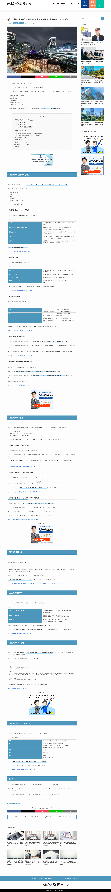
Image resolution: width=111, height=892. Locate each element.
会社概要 (34, 878)
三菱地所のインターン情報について (24, 144)
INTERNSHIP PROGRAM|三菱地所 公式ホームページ (24, 769)
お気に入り (71, 3)
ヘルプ (77, 3)
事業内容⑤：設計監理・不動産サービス (27, 127)
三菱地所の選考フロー (21, 139)
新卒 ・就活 (21, 23)
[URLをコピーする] (70, 77)
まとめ (17, 146)
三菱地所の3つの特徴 (21, 130)
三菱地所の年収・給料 (21, 142)
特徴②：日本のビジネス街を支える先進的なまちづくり (30, 133)
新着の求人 (63, 3)
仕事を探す (56, 3)
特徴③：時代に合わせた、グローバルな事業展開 (29, 135)
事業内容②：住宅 (22, 122)
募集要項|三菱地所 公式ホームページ (20, 688)
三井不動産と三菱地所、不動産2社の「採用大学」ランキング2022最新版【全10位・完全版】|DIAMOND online (38, 584)
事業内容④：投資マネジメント (25, 126)
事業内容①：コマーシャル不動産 (25, 120)
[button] (14, 77)
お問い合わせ (76, 878)
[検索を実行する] (102, 18)
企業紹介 (15, 23)
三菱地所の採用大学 (21, 137)
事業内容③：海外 (22, 124)
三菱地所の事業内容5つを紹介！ (23, 119)
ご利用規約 (40, 878)
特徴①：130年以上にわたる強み (25, 132)
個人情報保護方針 (49, 878)
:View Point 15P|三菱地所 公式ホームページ (21, 355)
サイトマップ (58, 878)
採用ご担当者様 (67, 878)
